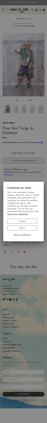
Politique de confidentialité (17, 214)
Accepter (22, 221)
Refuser (22, 228)
